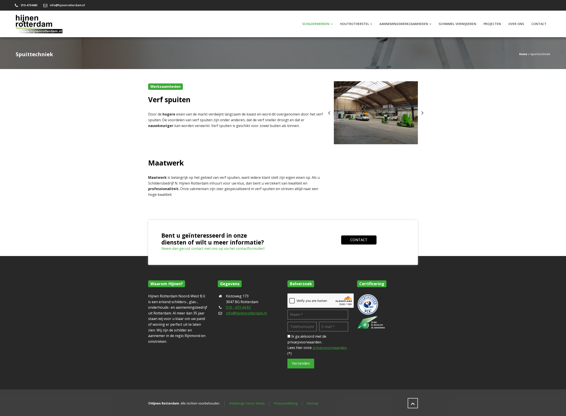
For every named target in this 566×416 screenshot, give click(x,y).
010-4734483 (29, 5)
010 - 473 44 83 (238, 307)
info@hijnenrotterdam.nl (67, 5)
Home (523, 54)
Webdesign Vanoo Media (247, 403)
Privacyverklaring (286, 403)
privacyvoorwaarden (329, 347)
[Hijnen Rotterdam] (41, 24)
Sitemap (312, 403)
